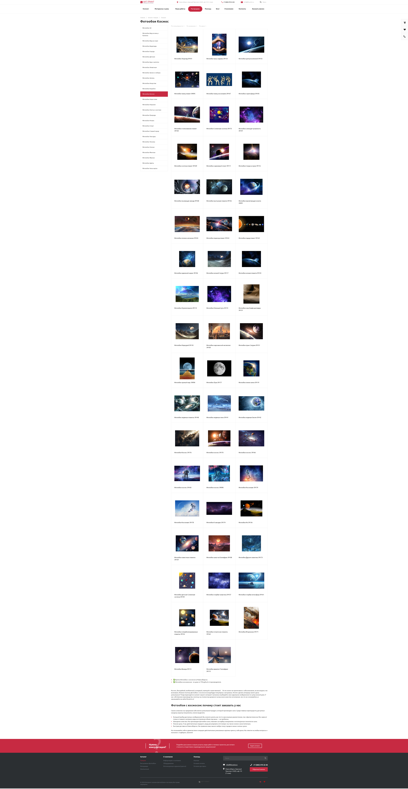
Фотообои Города (148, 51)
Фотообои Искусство (149, 83)
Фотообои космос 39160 (182, 487)
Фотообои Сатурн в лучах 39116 (250, 166)
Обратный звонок (259, 769)
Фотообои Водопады (149, 46)
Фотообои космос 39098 (214, 487)
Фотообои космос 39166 (247, 452)
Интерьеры (144, 766)
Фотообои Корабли (149, 88)
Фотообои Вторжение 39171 (248, 632)
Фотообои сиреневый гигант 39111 (218, 166)
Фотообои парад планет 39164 (249, 238)
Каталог (143, 757)
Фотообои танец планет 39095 (184, 94)
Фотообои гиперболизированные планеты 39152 (186, 633)
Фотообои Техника (148, 142)
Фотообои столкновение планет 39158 (185, 130)
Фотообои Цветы (148, 163)
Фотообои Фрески (148, 158)
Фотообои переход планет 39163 (217, 238)
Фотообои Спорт (148, 126)
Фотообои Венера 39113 (182, 669)
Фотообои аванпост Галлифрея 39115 (217, 670)
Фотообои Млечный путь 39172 (217, 308)
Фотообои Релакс (148, 120)
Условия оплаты (199, 763)
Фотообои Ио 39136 (245, 522)
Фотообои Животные (149, 67)
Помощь (197, 757)
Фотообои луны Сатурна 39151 (249, 345)
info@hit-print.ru (249, 2)
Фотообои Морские (149, 104)
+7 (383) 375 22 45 (228, 2)
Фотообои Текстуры (149, 136)
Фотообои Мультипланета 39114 (185, 308)
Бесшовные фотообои (148, 763)
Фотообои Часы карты (149, 168)
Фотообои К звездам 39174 (215, 522)
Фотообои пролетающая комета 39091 (250, 202)
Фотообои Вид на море (150, 41)
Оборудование (168, 763)
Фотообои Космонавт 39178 (184, 522)
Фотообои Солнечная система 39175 (219, 128)
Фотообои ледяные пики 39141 (217, 417)
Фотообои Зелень (148, 78)
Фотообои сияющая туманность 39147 (250, 130)
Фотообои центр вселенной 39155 (250, 59)
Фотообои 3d (146, 28)
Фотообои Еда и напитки (150, 62)
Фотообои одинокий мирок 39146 (186, 273)
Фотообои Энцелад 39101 (183, 59)
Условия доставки (200, 766)
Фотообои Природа (149, 115)
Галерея (143, 760)
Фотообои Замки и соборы (151, 72)
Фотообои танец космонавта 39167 (218, 94)
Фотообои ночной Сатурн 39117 (217, 273)
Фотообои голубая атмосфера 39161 (251, 595)
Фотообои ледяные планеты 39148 (186, 417)
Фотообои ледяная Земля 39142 (250, 417)
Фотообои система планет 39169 (185, 166)
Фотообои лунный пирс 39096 (184, 382)
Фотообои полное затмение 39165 (186, 238)
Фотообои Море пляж (149, 99)
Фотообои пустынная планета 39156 (219, 201)
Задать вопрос (255, 746)
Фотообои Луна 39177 (214, 382)
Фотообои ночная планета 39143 (250, 273)
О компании (168, 757)
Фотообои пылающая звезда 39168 (186, 201)
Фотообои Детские (148, 57)
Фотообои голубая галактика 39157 (218, 595)
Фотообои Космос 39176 (182, 452)
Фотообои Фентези (148, 152)
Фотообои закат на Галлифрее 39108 (219, 557)
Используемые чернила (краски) (174, 766)
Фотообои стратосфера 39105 (249, 94)
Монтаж (196, 760)
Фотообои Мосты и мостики (151, 110)
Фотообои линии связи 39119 (249, 382)
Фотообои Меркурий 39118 (183, 345)
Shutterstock (144, 769)
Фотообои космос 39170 (214, 452)
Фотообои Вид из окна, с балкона (150, 34)
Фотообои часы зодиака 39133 (217, 59)
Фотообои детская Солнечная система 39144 (184, 596)
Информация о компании (172, 760)
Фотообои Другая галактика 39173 (251, 557)
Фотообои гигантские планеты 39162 (217, 633)
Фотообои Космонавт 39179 (248, 487)
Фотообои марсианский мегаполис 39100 (218, 346)
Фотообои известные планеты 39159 (185, 559)
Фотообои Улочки (148, 147)
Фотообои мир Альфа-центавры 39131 (250, 309)
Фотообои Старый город (150, 131)
